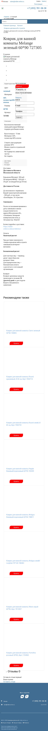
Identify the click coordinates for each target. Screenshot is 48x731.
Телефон (18, 111)
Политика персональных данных (9, 727)
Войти (38, 1)
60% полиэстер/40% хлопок (9, 100)
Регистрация (38, 4)
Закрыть (18, 98)
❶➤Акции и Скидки (6, 722)
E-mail (17, 106)
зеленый (6, 91)
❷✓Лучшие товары (17, 722)
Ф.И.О (17, 100)
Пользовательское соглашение (9, 729)
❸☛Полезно (26, 722)
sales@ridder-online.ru (17, 1)
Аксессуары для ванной (13, 720)
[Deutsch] (44, 4)
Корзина (6, 17)
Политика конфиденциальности (9, 726)
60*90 (5, 109)
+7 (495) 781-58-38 (36, 8)
